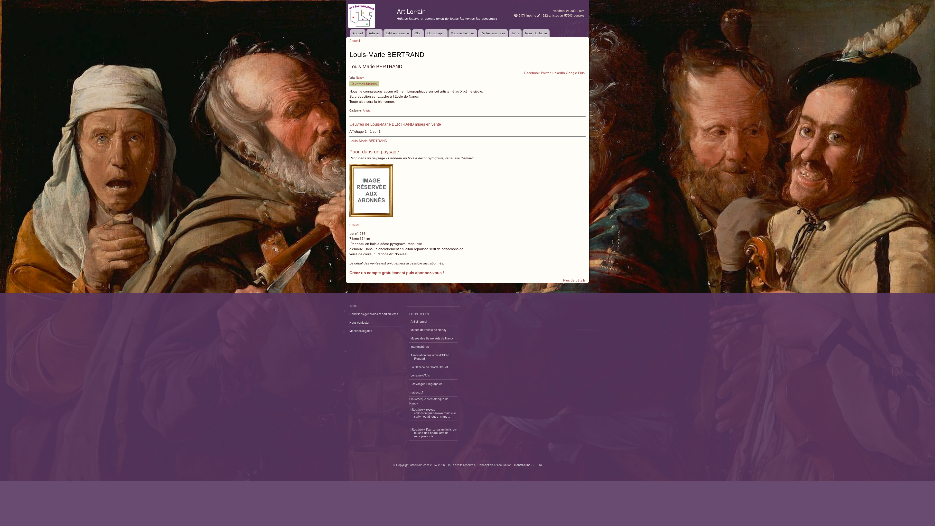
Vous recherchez (463, 33)
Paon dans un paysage (374, 151)
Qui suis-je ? (436, 33)
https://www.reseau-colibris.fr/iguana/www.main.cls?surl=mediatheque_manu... (434, 412)
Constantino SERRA (528, 465)
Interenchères (420, 346)
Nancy (360, 77)
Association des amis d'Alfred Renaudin (430, 356)
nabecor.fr (417, 392)
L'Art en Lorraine (397, 33)
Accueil (357, 33)
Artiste (366, 110)
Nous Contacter (536, 33)
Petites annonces (493, 33)
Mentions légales (360, 331)
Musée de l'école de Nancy (428, 330)
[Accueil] (362, 14)
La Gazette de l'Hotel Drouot (429, 367)
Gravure (354, 225)
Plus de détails (574, 280)
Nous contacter (359, 322)
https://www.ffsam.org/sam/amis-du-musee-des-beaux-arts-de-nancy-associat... (434, 432)
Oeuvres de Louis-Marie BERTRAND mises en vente (395, 124)
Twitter (546, 73)
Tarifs (515, 33)
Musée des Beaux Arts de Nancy (432, 338)
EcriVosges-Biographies (426, 384)
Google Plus (575, 73)
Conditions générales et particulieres (373, 314)
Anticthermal (419, 321)
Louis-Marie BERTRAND (368, 141)
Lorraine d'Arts (420, 375)
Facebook (532, 73)
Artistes (374, 33)
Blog (418, 33)
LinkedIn (558, 73)
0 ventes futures (364, 84)
